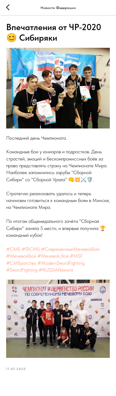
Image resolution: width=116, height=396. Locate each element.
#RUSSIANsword (56, 270)
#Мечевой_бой (53, 256)
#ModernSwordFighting (60, 263)
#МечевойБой (21, 256)
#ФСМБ (31, 249)
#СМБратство (21, 263)
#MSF (76, 256)
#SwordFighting (21, 270)
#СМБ (13, 249)
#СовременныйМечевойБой (70, 249)
